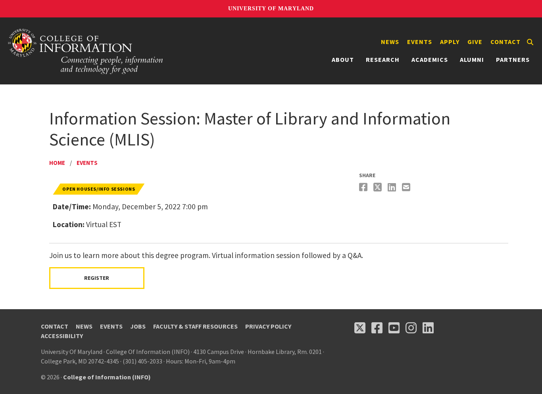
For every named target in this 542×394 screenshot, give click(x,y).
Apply (449, 42)
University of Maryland (271, 8)
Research (383, 59)
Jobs (138, 326)
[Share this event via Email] (407, 187)
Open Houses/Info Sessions (98, 189)
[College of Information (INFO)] (85, 51)
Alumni (472, 59)
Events (419, 42)
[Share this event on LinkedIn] (393, 187)
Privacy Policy (268, 326)
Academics (429, 59)
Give (474, 42)
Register (96, 277)
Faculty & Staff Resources (195, 326)
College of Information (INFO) (107, 377)
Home (57, 162)
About (343, 59)
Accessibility (62, 336)
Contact (505, 42)
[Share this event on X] (378, 187)
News (390, 42)
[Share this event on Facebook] (364, 187)
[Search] (530, 42)
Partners (513, 59)
